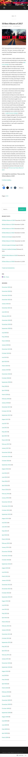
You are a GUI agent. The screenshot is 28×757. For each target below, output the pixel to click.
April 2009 (4, 733)
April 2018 (4, 390)
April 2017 (4, 435)
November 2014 (6, 555)
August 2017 (5, 419)
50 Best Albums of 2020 (8, 261)
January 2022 (5, 303)
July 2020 (4, 332)
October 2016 (5, 460)
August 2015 (5, 518)
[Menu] (4, 8)
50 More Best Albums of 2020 (9, 255)
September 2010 (6, 667)
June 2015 (4, 526)
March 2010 (5, 687)
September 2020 (6, 328)
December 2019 (6, 349)
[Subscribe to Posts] (2, 277)
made (7, 113)
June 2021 (4, 312)
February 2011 (5, 654)
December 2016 (6, 452)
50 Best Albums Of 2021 (8, 241)
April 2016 (4, 485)
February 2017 (5, 444)
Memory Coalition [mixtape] (9, 249)
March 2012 (5, 621)
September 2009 (6, 712)
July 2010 (4, 675)
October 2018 (5, 378)
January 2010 (5, 696)
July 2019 (4, 357)
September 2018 (6, 382)
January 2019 (5, 369)
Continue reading (7, 180)
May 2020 (4, 336)
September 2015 (6, 514)
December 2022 (6, 299)
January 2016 (5, 497)
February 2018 (5, 398)
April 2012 (4, 617)
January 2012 (5, 630)
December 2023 (6, 295)
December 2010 (6, 663)
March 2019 (5, 365)
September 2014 (6, 564)
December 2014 (6, 551)
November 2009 (6, 704)
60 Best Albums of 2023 (8, 228)
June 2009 (4, 725)
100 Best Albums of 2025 (8, 220)
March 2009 (5, 737)
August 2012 (5, 601)
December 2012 (6, 584)
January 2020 (5, 345)
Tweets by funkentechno (8, 268)
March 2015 (5, 539)
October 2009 (5, 708)
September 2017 (6, 415)
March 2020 (5, 341)
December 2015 (6, 502)
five (10, 113)
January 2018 (5, 402)
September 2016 (6, 464)
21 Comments (16, 26)
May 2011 (4, 646)
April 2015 (4, 535)
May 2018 (4, 386)
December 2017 (6, 407)
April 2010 (4, 683)
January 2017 (5, 448)
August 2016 (5, 469)
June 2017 (4, 427)
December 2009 (6, 700)
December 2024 (6, 291)
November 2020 (6, 324)
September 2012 (6, 597)
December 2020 (6, 320)
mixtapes (15, 113)
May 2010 (4, 679)
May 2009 (4, 729)
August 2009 (5, 716)
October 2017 (5, 411)
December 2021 (6, 307)
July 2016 (4, 473)
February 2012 (5, 625)
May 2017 (4, 431)
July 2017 (4, 423)
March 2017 (5, 440)
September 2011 (6, 642)
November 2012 (6, 588)
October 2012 (5, 592)
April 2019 (4, 361)
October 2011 (5, 638)
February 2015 (5, 543)
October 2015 (5, 510)
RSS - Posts (6, 277)
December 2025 (6, 287)
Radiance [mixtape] (7, 236)
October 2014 (5, 559)
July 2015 (4, 522)
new (12, 113)
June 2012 (4, 609)
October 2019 (5, 353)
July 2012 (4, 605)
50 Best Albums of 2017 (12, 23)
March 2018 (5, 394)
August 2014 (5, 568)
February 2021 (5, 316)
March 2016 (5, 489)
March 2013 (5, 576)
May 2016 (4, 481)
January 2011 (5, 659)
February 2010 (5, 692)
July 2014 (4, 572)
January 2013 (5, 580)
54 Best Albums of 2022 (8, 232)
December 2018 (6, 374)
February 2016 (5, 493)
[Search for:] (14, 209)
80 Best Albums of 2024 (8, 224)
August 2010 (5, 671)
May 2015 (4, 531)
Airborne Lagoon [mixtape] (9, 245)
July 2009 (4, 720)
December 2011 (6, 634)
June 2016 (4, 477)
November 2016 (6, 456)
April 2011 (4, 650)
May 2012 (4, 613)
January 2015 (5, 547)
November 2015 (6, 506)
